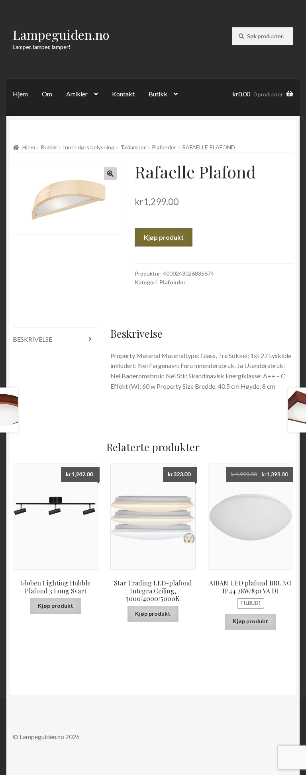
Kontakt (123, 94)
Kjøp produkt (164, 237)
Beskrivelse (32, 339)
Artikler (77, 94)
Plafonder (164, 147)
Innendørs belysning (88, 147)
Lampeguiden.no (61, 34)
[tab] (55, 339)
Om (47, 94)
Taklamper (133, 147)
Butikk (158, 94)
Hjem (20, 94)
